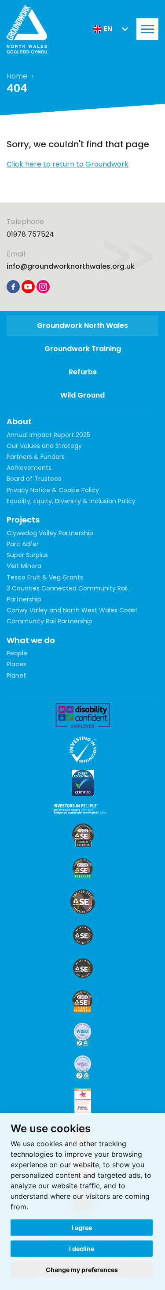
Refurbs (83, 372)
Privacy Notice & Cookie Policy (53, 490)
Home (17, 76)
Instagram (43, 286)
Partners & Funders (36, 456)
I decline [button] (81, 1248)
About (19, 421)
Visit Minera (24, 565)
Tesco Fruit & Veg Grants (45, 577)
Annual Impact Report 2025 (48, 434)
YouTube (28, 286)
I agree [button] (82, 1227)
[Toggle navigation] (147, 29)
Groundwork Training (82, 349)
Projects (23, 519)
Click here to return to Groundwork (67, 164)
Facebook (13, 286)
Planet (16, 675)
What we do (31, 640)
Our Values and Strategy (44, 445)
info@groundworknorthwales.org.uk (71, 266)
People (17, 653)
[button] (110, 29)
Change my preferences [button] (82, 1269)
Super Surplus (27, 555)
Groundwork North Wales (82, 325)
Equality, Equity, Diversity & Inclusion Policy (71, 501)
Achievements (29, 467)
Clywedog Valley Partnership (50, 533)
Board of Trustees (34, 478)
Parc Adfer (23, 544)
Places (16, 664)
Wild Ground (82, 395)
